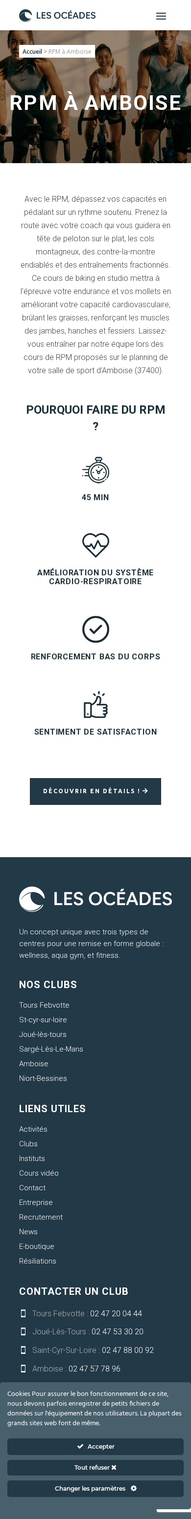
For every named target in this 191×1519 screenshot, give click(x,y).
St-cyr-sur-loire (43, 1019)
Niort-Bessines (43, 1078)
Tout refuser (92, 1467)
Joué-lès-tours (43, 1034)
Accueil (32, 51)
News (28, 1231)
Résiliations (37, 1261)
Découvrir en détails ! (92, 791)
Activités (33, 1129)
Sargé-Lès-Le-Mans (51, 1049)
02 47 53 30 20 (117, 1331)
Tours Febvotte (44, 1005)
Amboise (33, 1063)
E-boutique (36, 1246)
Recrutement (41, 1217)
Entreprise (36, 1202)
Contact (32, 1187)
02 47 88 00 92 (128, 1350)
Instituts (32, 1158)
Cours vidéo (39, 1173)
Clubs (28, 1143)
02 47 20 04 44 (116, 1313)
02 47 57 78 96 (94, 1368)
